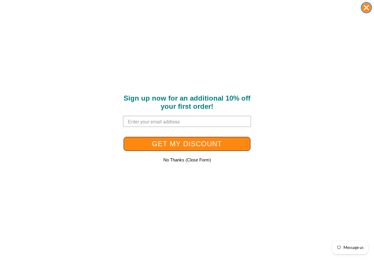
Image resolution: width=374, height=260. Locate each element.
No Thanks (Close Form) (187, 159)
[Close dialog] (366, 7)
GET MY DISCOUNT (187, 144)
